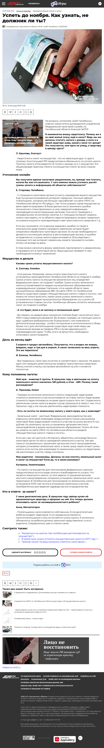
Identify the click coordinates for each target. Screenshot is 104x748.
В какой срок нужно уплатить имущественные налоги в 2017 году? (59, 539)
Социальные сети (38, 679)
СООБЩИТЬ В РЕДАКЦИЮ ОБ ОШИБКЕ (35, 689)
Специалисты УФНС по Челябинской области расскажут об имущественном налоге (50, 601)
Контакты (25, 679)
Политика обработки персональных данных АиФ (42, 682)
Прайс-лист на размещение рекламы (64, 679)
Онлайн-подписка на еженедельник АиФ (60, 676)
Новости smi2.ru (11, 667)
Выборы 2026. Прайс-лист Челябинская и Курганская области (47, 686)
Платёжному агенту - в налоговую (28, 618)
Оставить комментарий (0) (81, 552)
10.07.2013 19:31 (8, 11)
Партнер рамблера (44, 738)
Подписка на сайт (88, 676)
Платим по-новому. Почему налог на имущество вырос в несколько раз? (45, 627)
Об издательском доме (31, 676)
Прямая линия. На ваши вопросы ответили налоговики (53, 542)
